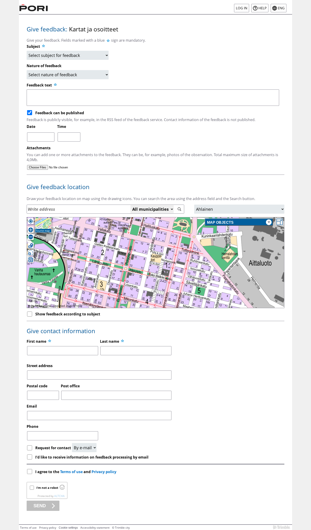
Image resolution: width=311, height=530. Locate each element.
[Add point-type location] (31, 246)
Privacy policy (104, 471)
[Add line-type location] (31, 253)
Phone (32, 426)
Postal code (37, 385)
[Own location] (31, 221)
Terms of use (71, 471)
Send (39, 505)
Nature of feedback (44, 65)
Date (31, 126)
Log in (241, 8)
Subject (33, 46)
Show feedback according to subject (67, 314)
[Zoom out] (31, 237)
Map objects (220, 222)
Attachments (39, 147)
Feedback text (40, 85)
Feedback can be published (59, 112)
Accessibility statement (95, 527)
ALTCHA (59, 496)
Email (32, 406)
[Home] (33, 7)
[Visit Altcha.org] (62, 489)
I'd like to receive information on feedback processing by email (91, 457)
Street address (40, 365)
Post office (70, 385)
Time (61, 126)
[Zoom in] (31, 230)
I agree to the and (75, 471)
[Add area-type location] (31, 260)
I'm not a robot (47, 488)
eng (281, 8)
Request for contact (53, 447)
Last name (109, 341)
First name (36, 341)
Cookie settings (68, 527)
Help (262, 8)
